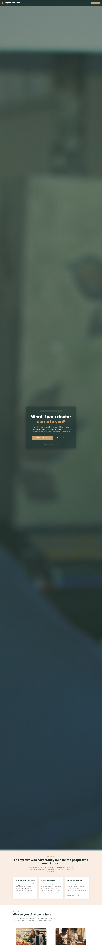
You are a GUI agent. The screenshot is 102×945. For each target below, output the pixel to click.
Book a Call (95, 3)
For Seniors (55, 3)
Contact (75, 3)
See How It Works (62, 438)
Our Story (62, 3)
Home (36, 3)
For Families (47, 3)
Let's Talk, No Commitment (42, 438)
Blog (41, 3)
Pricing (68, 3)
